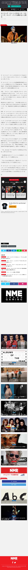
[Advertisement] (14, 22)
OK (9, 6)
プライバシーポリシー (16, 6)
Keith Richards (4, 246)
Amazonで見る (13, 206)
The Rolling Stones (12, 246)
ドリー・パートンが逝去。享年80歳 (13, 272)
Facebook (14, 481)
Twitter (14, 484)
